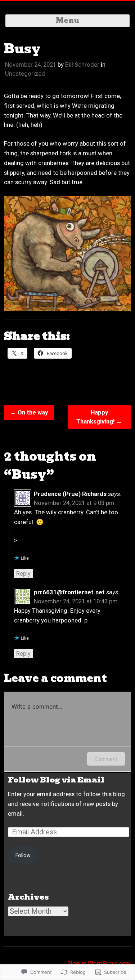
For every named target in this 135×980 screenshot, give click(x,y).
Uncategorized (25, 73)
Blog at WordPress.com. (99, 963)
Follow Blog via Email (56, 780)
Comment (106, 759)
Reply (23, 573)
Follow (23, 855)
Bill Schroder (82, 64)
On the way (29, 412)
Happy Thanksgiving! (99, 417)
